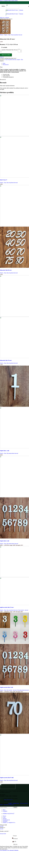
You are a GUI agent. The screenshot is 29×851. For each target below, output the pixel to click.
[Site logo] (12, 8)
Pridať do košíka (6, 54)
